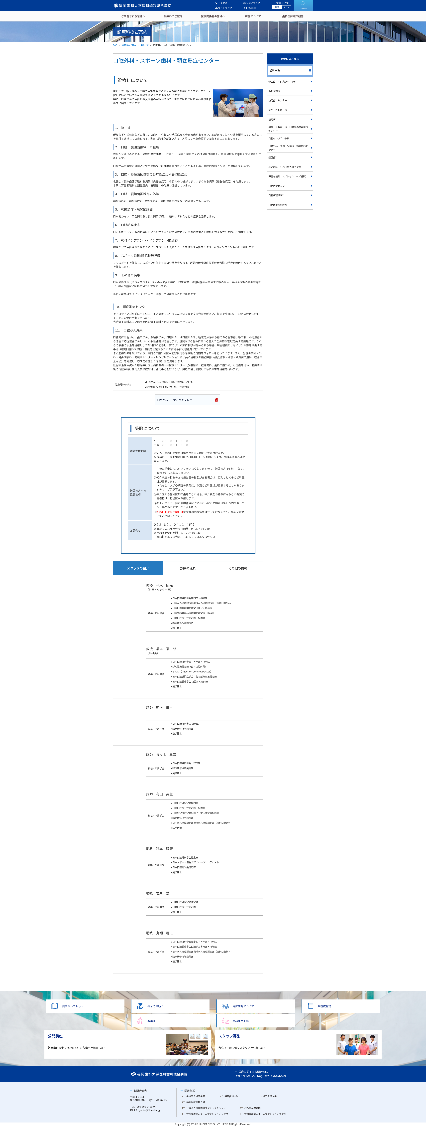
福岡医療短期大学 (195, 1102)
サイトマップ (225, 8)
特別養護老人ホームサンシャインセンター (266, 1113)
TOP (115, 45)
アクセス (222, 3)
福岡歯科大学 (231, 1096)
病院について (253, 16)
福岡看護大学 (270, 1096)
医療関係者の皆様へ (213, 16)
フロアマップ (253, 3)
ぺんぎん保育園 (252, 1108)
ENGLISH (251, 8)
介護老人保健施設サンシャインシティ (206, 1108)
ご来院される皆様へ (133, 16)
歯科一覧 (144, 45)
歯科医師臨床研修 (293, 16)
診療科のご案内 (173, 16)
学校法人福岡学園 (195, 1096)
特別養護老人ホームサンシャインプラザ (207, 1113)
